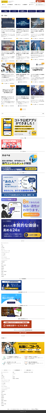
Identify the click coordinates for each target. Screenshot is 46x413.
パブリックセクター (4, 257)
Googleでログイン (41, 4)
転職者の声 (25, 409)
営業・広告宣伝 (3, 265)
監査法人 (2, 269)
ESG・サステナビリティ (5, 372)
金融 (13, 372)
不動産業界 (3, 261)
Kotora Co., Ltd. (23, 411)
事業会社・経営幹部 (16, 378)
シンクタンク (3, 255)
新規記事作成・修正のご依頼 (28, 372)
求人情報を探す (14, 409)
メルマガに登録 (23, 332)
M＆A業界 (2, 247)
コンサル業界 (3, 383)
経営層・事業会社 (4, 271)
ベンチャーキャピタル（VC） (5, 258)
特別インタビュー (19, 409)
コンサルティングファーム (5, 252)
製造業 (2, 402)
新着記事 (2, 268)
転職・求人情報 (3, 274)
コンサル (14, 373)
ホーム (10, 409)
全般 (2, 263)
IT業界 (2, 246)
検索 (43, 113)
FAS (1, 244)
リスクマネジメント (4, 260)
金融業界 (2, 276)
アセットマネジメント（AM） (5, 250)
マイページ (29, 409)
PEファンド (3, 249)
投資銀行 (2, 266)
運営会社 (34, 409)
